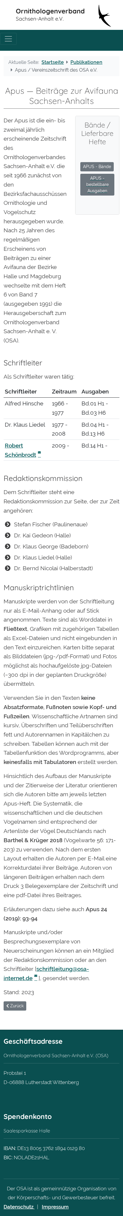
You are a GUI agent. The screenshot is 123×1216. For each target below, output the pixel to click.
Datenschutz (19, 1207)
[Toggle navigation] (8, 39)
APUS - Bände (97, 166)
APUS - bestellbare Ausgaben (97, 184)
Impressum (55, 1207)
